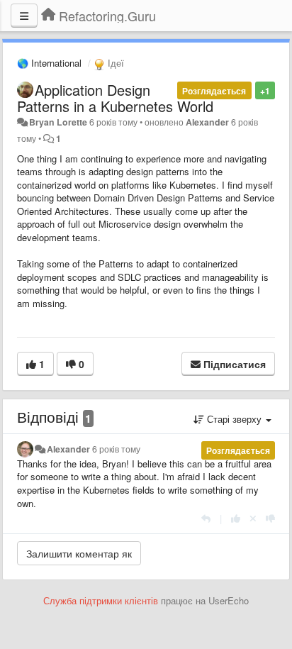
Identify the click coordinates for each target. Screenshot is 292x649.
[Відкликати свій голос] (253, 518)
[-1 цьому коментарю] (270, 518)
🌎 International (49, 63)
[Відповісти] (205, 518)
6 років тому (116, 449)
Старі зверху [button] (234, 419)
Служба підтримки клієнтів (100, 600)
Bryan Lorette (58, 122)
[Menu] (24, 16)
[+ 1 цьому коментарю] (235, 518)
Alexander (207, 122)
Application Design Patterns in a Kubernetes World (115, 97)
